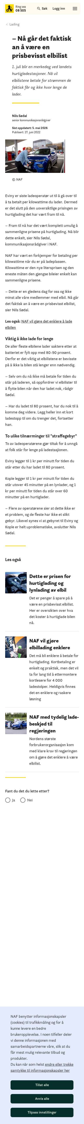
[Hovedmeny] (75, 8)
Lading (14, 24)
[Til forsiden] (9, 8)
